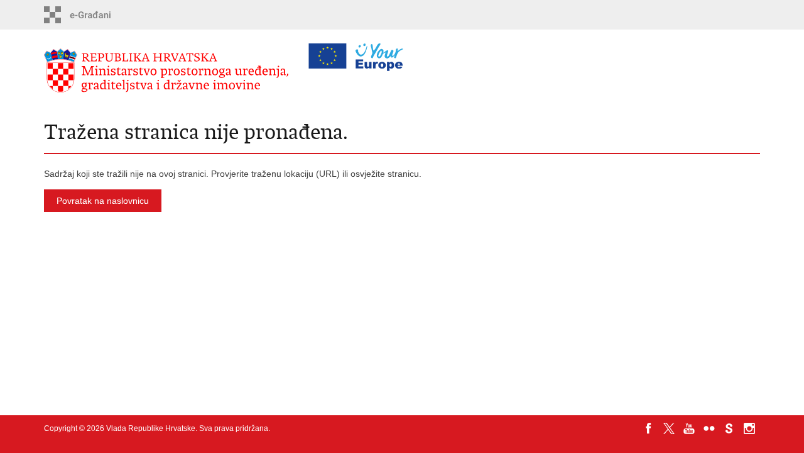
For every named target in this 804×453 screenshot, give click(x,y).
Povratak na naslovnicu (103, 201)
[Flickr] (709, 428)
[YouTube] (689, 428)
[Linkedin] (649, 439)
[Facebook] (649, 428)
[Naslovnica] (169, 71)
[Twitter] (669, 428)
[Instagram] (749, 428)
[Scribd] (729, 428)
